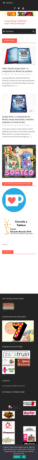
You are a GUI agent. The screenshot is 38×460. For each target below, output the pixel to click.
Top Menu (9, 3)
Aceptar (17, 457)
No (24, 457)
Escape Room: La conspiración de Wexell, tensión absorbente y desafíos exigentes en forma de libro (18, 119)
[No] (35, 452)
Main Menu (9, 31)
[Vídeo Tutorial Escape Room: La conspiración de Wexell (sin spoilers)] (19, 55)
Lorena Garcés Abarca (24, 74)
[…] (15, 86)
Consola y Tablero (15, 21)
